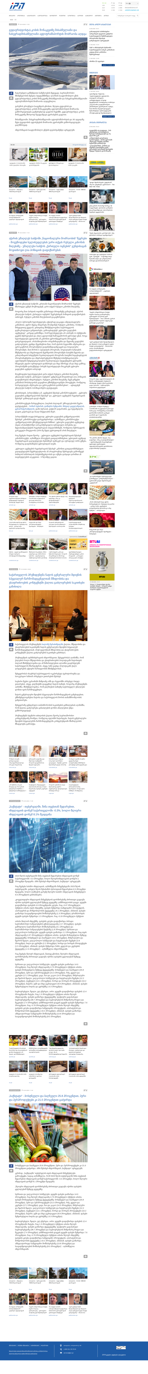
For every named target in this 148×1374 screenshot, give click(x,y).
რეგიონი (62, 15)
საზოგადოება (42, 15)
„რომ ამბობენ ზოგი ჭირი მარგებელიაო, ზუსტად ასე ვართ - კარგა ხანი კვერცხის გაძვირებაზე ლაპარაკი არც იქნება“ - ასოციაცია (18, 527)
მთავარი (12, 15)
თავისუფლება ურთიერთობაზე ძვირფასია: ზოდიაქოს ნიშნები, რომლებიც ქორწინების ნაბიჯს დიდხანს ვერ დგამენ (77, 789)
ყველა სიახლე (108, 65)
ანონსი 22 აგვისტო (96, 61)
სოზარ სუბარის (36, 406)
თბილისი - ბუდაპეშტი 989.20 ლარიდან (56, 190)
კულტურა (98, 15)
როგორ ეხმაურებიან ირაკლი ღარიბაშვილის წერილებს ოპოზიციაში (57, 524)
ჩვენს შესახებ (23, 1345)
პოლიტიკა (21, 15)
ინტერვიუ (93, 73)
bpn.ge (104, 3)
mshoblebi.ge (53, 767)
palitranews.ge (53, 531)
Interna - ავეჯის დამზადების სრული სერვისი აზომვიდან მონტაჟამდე (18, 554)
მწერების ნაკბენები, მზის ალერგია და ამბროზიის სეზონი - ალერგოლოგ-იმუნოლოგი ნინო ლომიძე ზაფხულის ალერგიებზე (38, 556)
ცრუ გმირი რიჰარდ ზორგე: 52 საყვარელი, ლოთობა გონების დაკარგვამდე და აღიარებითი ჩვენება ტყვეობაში (101, 209)
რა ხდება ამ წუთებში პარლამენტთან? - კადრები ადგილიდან (16, 217)
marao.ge (12, 793)
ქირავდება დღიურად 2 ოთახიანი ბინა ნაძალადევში (57, 1076)
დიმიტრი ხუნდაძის (53, 406)
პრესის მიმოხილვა (98, 122)
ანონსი (106, 15)
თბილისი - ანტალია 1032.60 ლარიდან (16, 190)
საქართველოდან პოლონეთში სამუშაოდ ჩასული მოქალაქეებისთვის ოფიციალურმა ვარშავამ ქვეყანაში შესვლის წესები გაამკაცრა (78, 528)
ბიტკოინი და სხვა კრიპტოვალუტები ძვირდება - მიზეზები (36, 524)
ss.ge (10, 1082)
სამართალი (31, 15)
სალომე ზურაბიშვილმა (52, 644)
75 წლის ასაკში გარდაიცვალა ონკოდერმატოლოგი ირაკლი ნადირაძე (16, 762)
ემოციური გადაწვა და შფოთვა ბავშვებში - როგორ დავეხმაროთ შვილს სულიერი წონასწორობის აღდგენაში (36, 763)
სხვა (11, 19)
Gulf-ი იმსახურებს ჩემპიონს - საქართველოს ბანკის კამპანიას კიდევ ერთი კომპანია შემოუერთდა (102, 51)
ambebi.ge (12, 505)
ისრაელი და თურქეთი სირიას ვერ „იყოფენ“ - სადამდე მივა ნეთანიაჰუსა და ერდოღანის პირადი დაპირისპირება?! (100, 258)
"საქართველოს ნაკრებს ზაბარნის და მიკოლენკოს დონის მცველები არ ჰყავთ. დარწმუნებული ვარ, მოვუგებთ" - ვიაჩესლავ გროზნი (18, 1053)
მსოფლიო (53, 15)
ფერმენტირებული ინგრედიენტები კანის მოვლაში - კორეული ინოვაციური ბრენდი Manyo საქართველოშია (77, 556)
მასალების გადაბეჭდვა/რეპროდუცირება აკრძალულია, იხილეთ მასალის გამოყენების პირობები (28, 1352)
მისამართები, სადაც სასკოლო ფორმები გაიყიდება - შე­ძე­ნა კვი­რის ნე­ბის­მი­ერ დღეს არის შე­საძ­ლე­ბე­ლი (58, 763)
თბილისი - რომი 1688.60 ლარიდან (77, 190)
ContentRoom (82, 536)
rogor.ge (51, 793)
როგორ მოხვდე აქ (79, 145)
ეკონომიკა (71, 15)
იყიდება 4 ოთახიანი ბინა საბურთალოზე (17, 1075)
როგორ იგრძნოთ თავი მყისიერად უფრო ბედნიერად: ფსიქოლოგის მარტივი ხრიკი (58, 787)
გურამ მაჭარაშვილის (24, 409)
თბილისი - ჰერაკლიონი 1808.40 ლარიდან (37, 190)
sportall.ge (12, 1056)
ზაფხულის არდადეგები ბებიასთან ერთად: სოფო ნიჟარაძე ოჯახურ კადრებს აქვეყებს (38, 787)
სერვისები (35, 1345)
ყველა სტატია (108, 116)
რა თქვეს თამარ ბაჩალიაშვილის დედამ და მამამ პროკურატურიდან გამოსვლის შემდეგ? (58, 218)
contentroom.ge (13, 560)
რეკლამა (44, 1345)
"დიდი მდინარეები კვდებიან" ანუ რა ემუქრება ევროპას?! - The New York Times (101, 184)
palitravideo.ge (13, 224)
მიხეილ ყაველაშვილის (73, 406)
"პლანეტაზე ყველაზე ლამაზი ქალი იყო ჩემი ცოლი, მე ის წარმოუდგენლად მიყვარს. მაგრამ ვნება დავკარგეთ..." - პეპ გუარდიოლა (58, 1054)
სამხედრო (89, 15)
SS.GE (13, 145)
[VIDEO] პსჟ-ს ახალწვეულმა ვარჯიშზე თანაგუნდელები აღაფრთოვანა (38, 1050)
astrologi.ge (52, 1056)
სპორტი (80, 15)
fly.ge (10, 198)
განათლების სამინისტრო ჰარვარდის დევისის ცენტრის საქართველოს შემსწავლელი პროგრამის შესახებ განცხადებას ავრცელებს (101, 36)
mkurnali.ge (12, 767)
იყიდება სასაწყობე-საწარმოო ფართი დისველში (36, 1076)
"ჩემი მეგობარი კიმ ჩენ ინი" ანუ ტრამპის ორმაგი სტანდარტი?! (101, 234)
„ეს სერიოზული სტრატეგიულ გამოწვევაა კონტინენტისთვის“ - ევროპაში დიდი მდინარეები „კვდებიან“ (101, 480)
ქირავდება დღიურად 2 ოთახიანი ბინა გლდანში (77, 1075)
